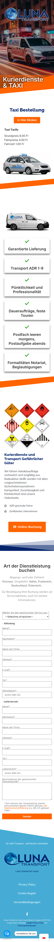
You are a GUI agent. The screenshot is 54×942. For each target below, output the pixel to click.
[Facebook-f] (27, 914)
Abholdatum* (9, 691)
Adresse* (7, 659)
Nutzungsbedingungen (27, 925)
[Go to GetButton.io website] (7, 939)
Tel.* (4, 680)
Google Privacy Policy (35, 923)
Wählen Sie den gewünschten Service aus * (25, 612)
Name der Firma (11, 649)
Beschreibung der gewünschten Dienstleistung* (19, 780)
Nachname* (8, 639)
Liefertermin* (9, 769)
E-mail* (6, 670)
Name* (6, 628)
